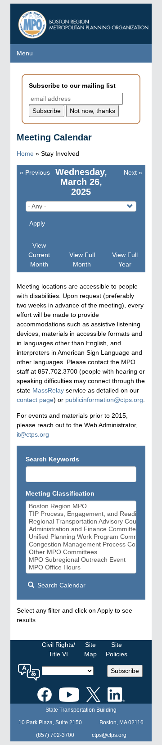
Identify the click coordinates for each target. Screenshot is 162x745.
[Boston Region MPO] (81, 506)
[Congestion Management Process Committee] (81, 544)
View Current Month (39, 255)
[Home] (84, 22)
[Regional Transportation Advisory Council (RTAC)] (81, 521)
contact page (35, 399)
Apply (37, 223)
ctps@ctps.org (109, 735)
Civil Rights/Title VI (58, 649)
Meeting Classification (60, 493)
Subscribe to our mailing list (72, 85)
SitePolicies (116, 649)
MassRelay (48, 390)
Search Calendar (61, 585)
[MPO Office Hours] (81, 567)
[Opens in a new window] (44, 692)
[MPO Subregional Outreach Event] (81, 560)
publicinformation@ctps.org (104, 399)
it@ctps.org (33, 434)
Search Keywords (52, 459)
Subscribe (125, 670)
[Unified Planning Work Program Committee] (81, 537)
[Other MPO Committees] (81, 552)
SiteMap (90, 649)
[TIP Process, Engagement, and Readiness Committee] (81, 514)
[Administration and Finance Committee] (81, 529)
